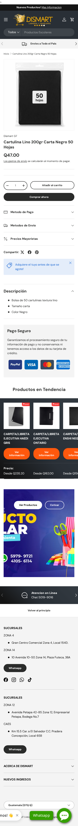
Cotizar (54, 505)
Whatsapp (15, 668)
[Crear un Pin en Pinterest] (36, 252)
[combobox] (39, 32)
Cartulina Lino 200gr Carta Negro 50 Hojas (34, 54)
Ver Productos (28, 505)
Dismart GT (10, 136)
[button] (72, 20)
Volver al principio (39, 610)
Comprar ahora (39, 197)
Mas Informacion (51, 7)
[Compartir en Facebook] (29, 252)
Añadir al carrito (52, 185)
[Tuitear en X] (22, 252)
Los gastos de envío (15, 161)
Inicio (6, 54)
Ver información (16, 453)
